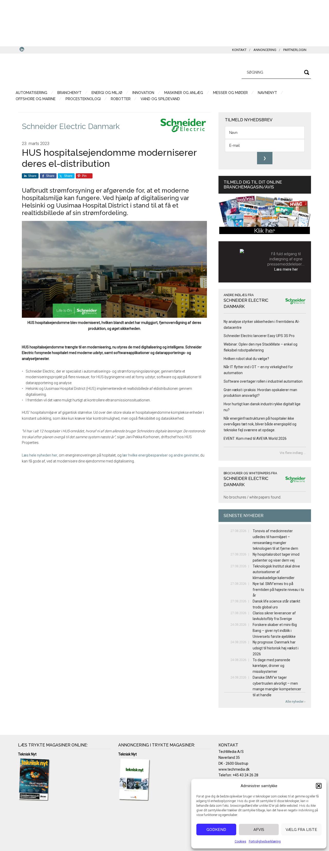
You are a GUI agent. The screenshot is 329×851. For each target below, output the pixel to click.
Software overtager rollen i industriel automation (263, 381)
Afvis (258, 829)
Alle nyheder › (295, 701)
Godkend (216, 829)
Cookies (240, 841)
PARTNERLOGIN (294, 50)
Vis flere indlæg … (293, 453)
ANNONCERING (264, 50)
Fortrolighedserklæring (265, 841)
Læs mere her (286, 269)
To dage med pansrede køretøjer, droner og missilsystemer (271, 666)
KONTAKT (239, 50)
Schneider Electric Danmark (71, 126)
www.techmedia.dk (234, 769)
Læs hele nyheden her (39, 455)
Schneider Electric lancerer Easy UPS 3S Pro (259, 336)
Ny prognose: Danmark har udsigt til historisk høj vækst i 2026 (275, 648)
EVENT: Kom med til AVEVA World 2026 (255, 438)
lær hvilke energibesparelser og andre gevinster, (160, 455)
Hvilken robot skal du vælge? (246, 359)
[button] (318, 785)
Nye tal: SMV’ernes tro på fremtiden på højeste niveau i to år (278, 590)
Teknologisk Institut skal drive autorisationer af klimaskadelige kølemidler (276, 572)
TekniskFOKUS (67, 71)
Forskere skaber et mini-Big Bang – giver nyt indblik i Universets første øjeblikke (275, 631)
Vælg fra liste (301, 829)
